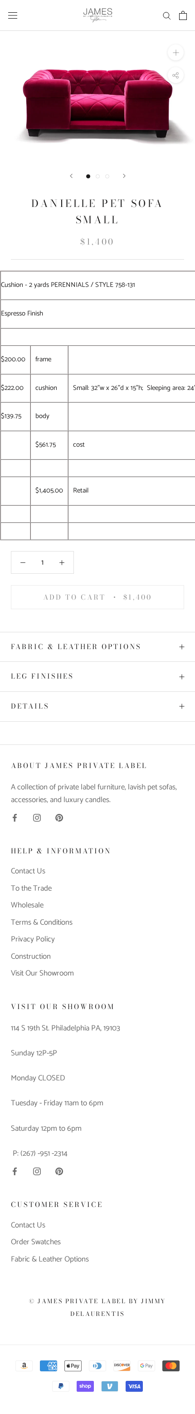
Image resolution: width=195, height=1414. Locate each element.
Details (30, 706)
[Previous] (71, 176)
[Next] (124, 176)
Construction (31, 957)
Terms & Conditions (42, 923)
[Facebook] (15, 817)
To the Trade (31, 889)
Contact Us (28, 871)
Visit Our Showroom (42, 974)
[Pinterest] (59, 817)
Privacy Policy (33, 940)
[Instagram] (37, 817)
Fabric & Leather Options (76, 646)
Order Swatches (36, 1242)
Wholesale (27, 905)
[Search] (167, 15)
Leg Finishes (42, 676)
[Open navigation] (12, 15)
